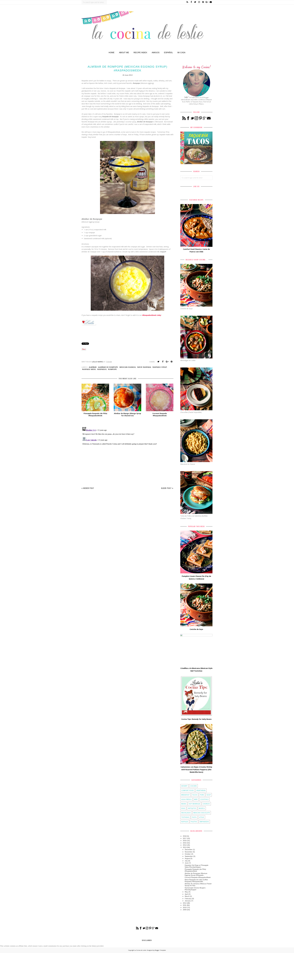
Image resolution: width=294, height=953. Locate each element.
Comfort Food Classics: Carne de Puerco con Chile (196, 250)
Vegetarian (201, 790)
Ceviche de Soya (196, 629)
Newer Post (88, 488)
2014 (185, 845)
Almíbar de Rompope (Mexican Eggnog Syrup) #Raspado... (196, 874)
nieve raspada (144, 367)
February (188, 898)
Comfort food (187, 790)
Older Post (166, 488)
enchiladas (186, 813)
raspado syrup (160, 367)
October (188, 854)
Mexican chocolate (201, 813)
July (186, 861)
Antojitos (192, 808)
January (188, 901)
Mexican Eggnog (128, 367)
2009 (185, 910)
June (186, 863)
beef (196, 799)
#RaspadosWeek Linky (151, 315)
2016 (185, 840)
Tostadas (185, 817)
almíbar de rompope (108, 367)
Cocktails (204, 799)
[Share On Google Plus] (167, 361)
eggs (183, 808)
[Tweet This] (158, 361)
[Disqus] (127, 454)
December (188, 849)
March (187, 896)
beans (183, 804)
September (189, 856)
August (187, 858)
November (188, 852)
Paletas (194, 822)
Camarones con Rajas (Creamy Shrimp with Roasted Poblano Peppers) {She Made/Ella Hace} (196, 769)
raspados (102, 369)
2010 (185, 907)
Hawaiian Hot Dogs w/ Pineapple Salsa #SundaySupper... (196, 866)
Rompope (112, 369)
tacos (194, 795)
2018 (185, 836)
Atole (201, 817)
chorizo (206, 804)
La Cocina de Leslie (140, 950)
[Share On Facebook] (163, 361)
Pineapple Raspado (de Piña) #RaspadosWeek (195, 870)
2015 (185, 843)
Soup (209, 795)
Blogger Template (160, 950)
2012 (185, 903)
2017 (185, 838)
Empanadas (204, 822)
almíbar (93, 367)
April (186, 894)
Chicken (193, 786)
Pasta (194, 817)
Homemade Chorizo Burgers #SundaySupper (195, 889)
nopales (184, 822)
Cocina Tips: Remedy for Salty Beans (196, 719)
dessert (184, 786)
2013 (185, 847)
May (186, 892)
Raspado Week (89, 369)
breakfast (185, 795)
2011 (184, 905)
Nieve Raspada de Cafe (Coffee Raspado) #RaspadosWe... (196, 880)
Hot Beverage (194, 804)
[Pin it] (171, 361)
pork (202, 795)
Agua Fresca (186, 799)
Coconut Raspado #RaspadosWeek (198, 877)
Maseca (202, 808)
